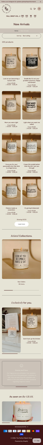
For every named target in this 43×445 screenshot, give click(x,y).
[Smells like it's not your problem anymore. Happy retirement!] (31, 61)
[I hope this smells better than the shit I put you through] (31, 147)
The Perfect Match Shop (24, 438)
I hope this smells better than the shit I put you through (32, 166)
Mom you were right (11, 122)
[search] (31, 9)
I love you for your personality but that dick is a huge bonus (11, 166)
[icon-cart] (34, 9)
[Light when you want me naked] (31, 105)
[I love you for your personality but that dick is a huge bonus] (11, 147)
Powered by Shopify (21, 441)
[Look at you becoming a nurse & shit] (11, 61)
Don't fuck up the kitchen (31, 339)
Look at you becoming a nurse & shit (11, 79)
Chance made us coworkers (11, 209)
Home (16, 31)
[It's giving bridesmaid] (31, 191)
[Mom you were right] (11, 105)
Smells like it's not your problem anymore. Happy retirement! (31, 80)
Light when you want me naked (32, 123)
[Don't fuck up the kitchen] (31, 321)
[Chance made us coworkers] (11, 191)
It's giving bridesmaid (31, 208)
